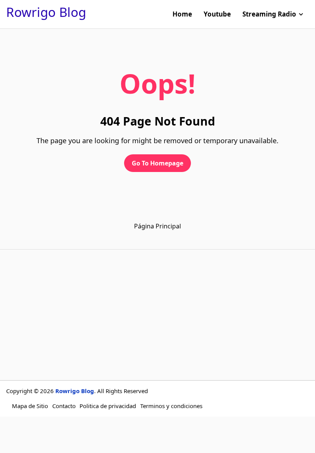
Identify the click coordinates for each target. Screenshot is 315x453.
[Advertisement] (157, 315)
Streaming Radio (269, 14)
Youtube (217, 14)
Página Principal (157, 226)
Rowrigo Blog (46, 12)
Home (182, 14)
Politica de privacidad (108, 406)
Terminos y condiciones (171, 406)
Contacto (64, 406)
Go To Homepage (157, 163)
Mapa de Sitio (30, 406)
